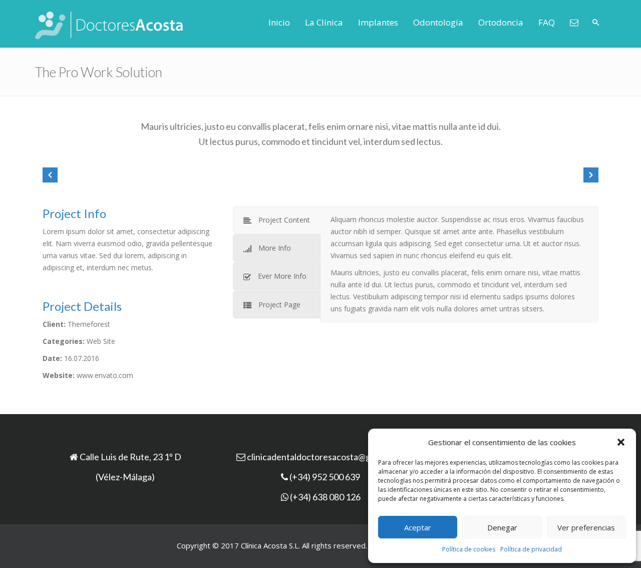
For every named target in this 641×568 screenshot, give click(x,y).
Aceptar (417, 527)
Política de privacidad (531, 549)
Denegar (502, 527)
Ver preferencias (586, 527)
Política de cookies (468, 549)
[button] (621, 442)
